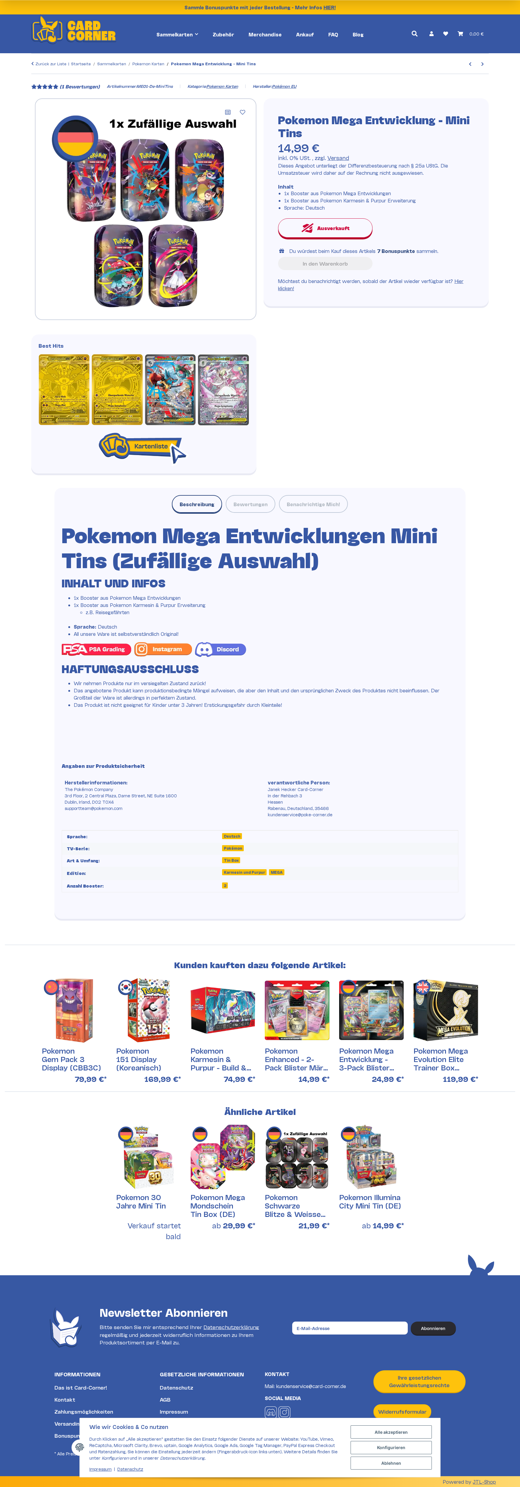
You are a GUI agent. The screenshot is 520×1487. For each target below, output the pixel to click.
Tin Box (231, 860)
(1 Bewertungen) (80, 86)
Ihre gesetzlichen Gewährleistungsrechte (419, 1381)
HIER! (329, 7)
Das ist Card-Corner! (80, 1387)
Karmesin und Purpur (244, 872)
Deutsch (232, 836)
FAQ (333, 34)
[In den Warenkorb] (36, 78)
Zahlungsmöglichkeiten (83, 1411)
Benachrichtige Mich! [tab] (313, 504)
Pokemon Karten (222, 86)
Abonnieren (433, 1328)
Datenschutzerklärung (231, 1327)
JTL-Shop (484, 1481)
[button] (431, 33)
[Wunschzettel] (445, 33)
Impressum (174, 1411)
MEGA (277, 872)
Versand (338, 157)
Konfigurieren (391, 1447)
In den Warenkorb (325, 263)
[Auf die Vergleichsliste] (227, 112)
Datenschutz (176, 1387)
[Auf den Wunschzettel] (242, 112)
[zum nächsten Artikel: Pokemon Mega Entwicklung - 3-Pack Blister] (482, 63)
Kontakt (64, 1399)
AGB (165, 1399)
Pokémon (233, 848)
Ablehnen (391, 1463)
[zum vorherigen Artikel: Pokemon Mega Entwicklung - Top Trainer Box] (470, 63)
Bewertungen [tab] (251, 504)
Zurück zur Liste (51, 63)
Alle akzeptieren (391, 1432)
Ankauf (305, 34)
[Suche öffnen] (414, 33)
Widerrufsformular (402, 1411)
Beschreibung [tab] (197, 504)
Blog (358, 34)
